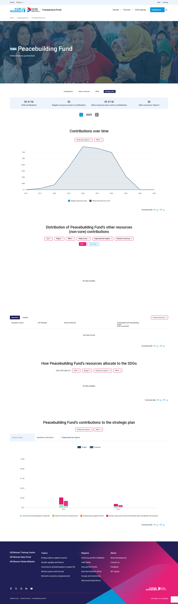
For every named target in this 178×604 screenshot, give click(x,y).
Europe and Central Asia (91, 576)
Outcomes (14, 317)
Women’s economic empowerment (66, 516)
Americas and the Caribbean (92, 558)
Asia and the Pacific (89, 567)
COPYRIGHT (155, 598)
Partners (127, 10)
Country (25, 317)
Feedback (114, 567)
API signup (115, 571)
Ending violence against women (93, 516)
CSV (154, 210)
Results (116, 10)
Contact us (115, 562)
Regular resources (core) (79, 201)
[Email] (31, 589)
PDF (161, 210)
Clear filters (93, 244)
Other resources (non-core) (101, 201)
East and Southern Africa (91, 571)
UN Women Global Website (22, 561)
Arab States (86, 562)
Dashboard (156, 10)
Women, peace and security (52, 571)
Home (12, 18)
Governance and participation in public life (36, 516)
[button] (159, 105)
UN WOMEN (164, 598)
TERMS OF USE (14, 598)
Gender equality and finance (52, 562)
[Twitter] (16, 589)
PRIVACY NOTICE (25, 598)
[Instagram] (21, 589)
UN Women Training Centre (22, 552)
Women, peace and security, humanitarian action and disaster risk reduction (133, 516)
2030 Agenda (140, 10)
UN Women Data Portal (20, 557)
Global (12, 2)
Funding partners (23, 18)
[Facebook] (11, 589)
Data (158, 2)
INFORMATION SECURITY (39, 598)
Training (165, 2)
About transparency (119, 558)
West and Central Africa (91, 580)
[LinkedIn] (26, 589)
